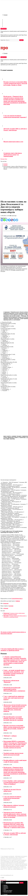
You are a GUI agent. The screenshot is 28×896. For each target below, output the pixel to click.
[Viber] (12, 220)
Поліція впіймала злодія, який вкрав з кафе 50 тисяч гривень (14, 761)
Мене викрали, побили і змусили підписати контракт (13, 806)
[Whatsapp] (4, 220)
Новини (5, 19)
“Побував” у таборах (10, 736)
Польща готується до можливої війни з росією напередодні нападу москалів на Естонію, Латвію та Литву (15, 83)
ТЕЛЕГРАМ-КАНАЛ (16, 598)
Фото (4, 23)
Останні (5, 14)
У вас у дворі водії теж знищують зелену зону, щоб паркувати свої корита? (13, 698)
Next (6, 159)
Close (2, 881)
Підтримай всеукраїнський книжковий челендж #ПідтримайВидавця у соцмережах (14, 689)
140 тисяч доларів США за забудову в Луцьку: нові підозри (15, 129)
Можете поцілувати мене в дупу (13, 141)
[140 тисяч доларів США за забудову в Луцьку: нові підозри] (15, 123)
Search (21, 40)
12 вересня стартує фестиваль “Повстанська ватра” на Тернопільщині (12, 154)
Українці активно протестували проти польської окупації (13, 753)
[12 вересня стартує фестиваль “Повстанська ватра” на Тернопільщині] (15, 147)
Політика (5, 21)
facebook (11, 605)
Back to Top (3, 880)
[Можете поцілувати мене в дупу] (15, 136)
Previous (3, 159)
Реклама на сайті (7, 26)
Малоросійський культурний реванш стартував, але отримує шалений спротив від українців (13, 718)
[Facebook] (2, 220)
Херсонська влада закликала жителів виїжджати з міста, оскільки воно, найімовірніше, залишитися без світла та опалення (15, 815)
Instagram (5, 603)
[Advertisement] (14, 185)
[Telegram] (14, 220)
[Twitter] (17, 220)
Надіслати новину (7, 24)
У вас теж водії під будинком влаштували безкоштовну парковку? (15, 116)
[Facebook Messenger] (9, 220)
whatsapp (5, 608)
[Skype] (7, 220)
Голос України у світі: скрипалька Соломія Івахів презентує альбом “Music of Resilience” (14, 782)
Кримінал (5, 22)
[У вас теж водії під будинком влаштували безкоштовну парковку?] (15, 110)
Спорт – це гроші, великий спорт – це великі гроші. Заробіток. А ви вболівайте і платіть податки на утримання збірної (14, 672)
